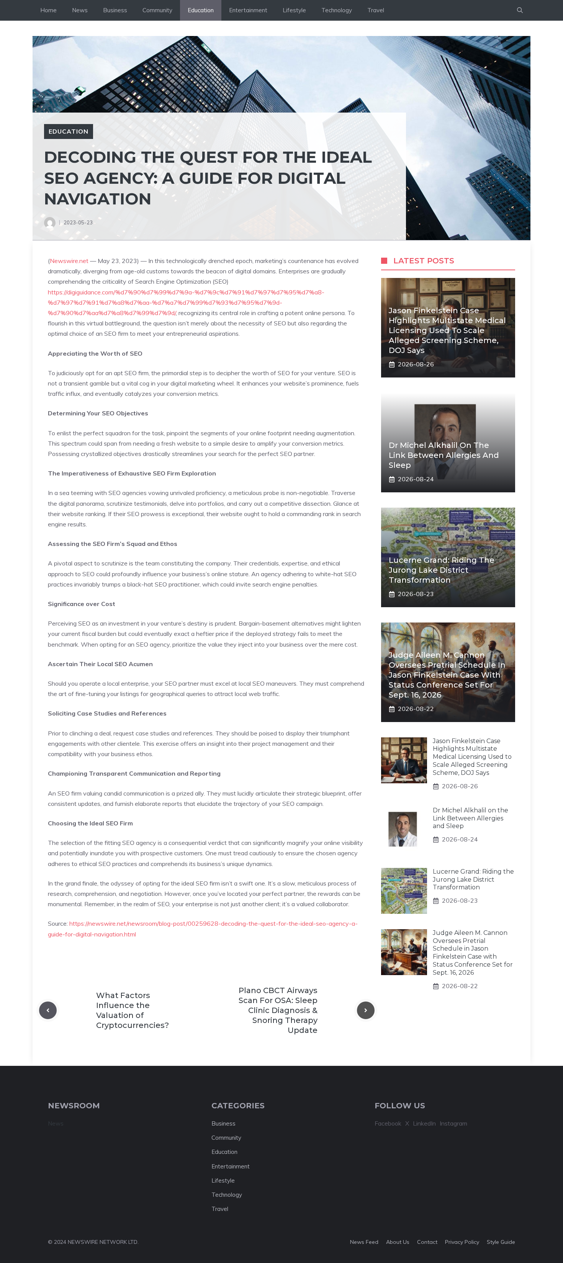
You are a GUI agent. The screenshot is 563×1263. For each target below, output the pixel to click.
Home (48, 10)
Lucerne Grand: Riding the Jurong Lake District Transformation (441, 570)
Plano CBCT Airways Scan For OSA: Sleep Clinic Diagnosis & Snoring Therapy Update (278, 1010)
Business (115, 10)
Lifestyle (294, 10)
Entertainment (248, 10)
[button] (519, 10)
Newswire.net (69, 261)
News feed (364, 1241)
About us (397, 1241)
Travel (375, 10)
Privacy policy (462, 1241)
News (80, 10)
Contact (427, 1241)
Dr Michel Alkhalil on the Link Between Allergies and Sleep (444, 455)
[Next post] (365, 1010)
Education (201, 10)
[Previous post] (47, 1010)
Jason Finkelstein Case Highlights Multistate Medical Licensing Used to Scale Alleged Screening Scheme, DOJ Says (447, 330)
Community (157, 10)
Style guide (501, 1241)
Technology (336, 10)
